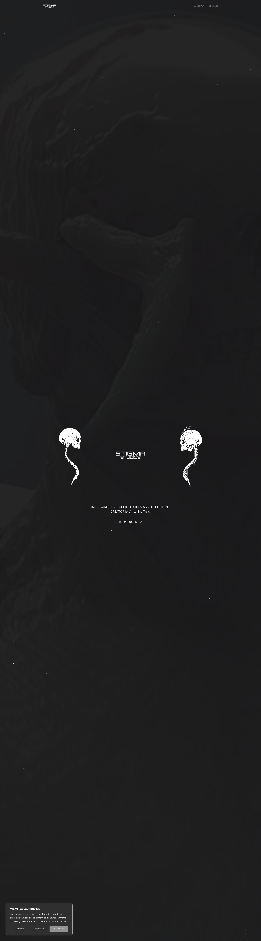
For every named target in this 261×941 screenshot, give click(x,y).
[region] (39, 919)
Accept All (59, 928)
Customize (19, 928)
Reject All (39, 928)
